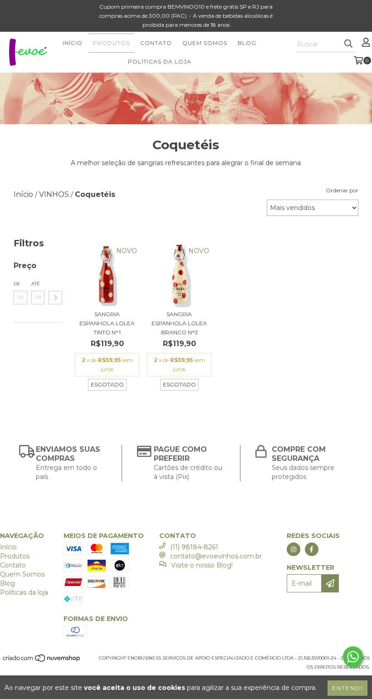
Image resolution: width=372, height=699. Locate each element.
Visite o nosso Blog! (202, 565)
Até (35, 284)
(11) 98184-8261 (194, 547)
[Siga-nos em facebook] (311, 549)
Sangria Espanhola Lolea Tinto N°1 (107, 323)
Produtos (111, 42)
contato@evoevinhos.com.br (216, 556)
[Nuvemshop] (42, 661)
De (17, 284)
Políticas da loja (159, 61)
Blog (247, 42)
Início (73, 42)
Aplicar (55, 297)
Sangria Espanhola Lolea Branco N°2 (179, 323)
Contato (156, 42)
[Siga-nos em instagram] (293, 549)
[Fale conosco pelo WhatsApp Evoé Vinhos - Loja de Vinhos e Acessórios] (353, 656)
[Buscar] (348, 44)
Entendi (347, 687)
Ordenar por (342, 190)
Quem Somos (204, 42)
